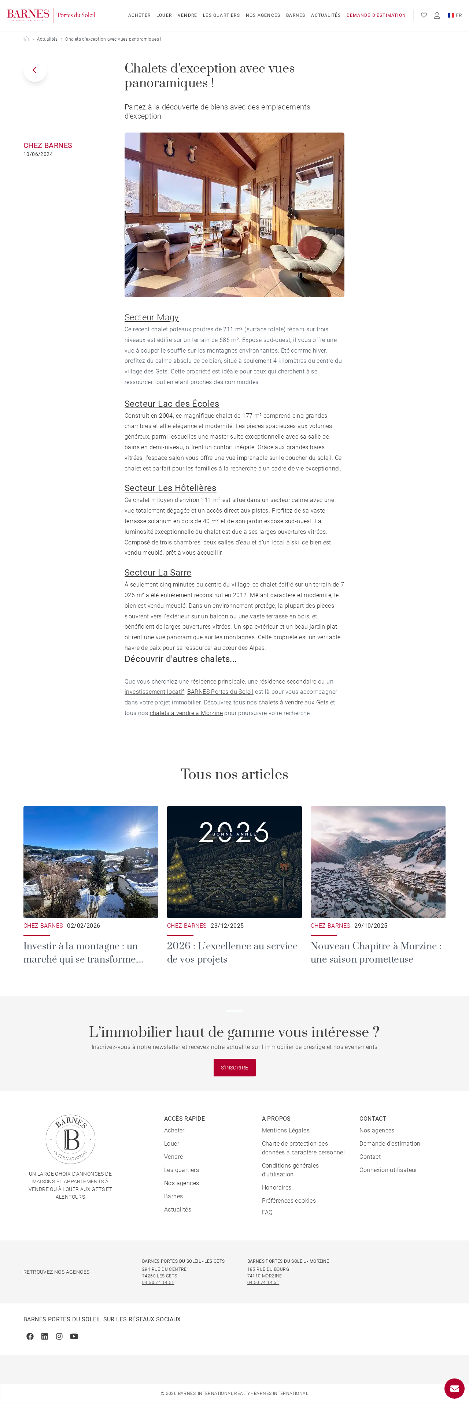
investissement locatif (154, 691)
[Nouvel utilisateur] (437, 16)
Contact (370, 1156)
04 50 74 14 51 (158, 1282)
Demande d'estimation (376, 15)
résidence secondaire (288, 681)
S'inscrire (234, 1068)
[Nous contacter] (454, 1388)
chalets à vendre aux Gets (294, 702)
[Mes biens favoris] (424, 15)
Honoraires (277, 1187)
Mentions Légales (286, 1130)
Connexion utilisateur (388, 1169)
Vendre (187, 15)
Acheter (139, 15)
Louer (164, 15)
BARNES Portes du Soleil (220, 691)
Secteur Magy (152, 317)
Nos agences (263, 15)
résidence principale (218, 681)
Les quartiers (221, 15)
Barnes (295, 15)
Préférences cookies (289, 1200)
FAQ (267, 1212)
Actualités (326, 15)
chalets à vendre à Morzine (186, 713)
